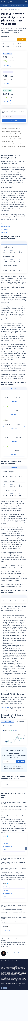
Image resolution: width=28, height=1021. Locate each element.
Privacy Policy (3, 962)
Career (11, 962)
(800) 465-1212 (5, 707)
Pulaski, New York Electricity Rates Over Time (12, 144)
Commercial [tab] (14, 467)
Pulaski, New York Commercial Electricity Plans (12, 138)
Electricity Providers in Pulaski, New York (11, 128)
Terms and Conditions (16, 960)
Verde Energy (5, 232)
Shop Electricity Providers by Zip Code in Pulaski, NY (13, 146)
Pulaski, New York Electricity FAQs (9, 149)
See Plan (6, 65)
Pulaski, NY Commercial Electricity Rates (11, 136)
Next (26, 848)
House (5, 44)
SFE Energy (4, 229)
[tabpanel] (14, 259)
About (6, 960)
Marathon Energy (6, 226)
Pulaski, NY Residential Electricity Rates (11, 131)
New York (6, 9)
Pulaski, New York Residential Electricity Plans (12, 133)
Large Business (19, 46)
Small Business (19, 44)
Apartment (6, 46)
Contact (9, 960)
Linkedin (6, 988)
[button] (25, 2)
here (23, 711)
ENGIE (3, 224)
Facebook (4, 988)
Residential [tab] (14, 243)
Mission (2, 960)
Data (8, 962)
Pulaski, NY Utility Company (8, 141)
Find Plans (22, 40)
